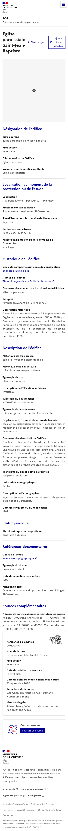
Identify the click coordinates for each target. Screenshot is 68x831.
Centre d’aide (51, 809)
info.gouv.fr (9, 789)
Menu (63, 4)
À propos (50, 804)
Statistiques (32, 809)
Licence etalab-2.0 (19, 826)
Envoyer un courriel (32, 730)
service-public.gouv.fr (33, 789)
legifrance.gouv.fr (12, 795)
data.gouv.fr (34, 795)
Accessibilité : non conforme (15, 804)
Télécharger (37, 42)
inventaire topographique (18, 558)
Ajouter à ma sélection (59, 42)
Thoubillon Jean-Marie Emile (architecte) (27, 281)
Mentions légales (10, 820)
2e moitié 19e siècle (14, 271)
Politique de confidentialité (31, 820)
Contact (37, 804)
